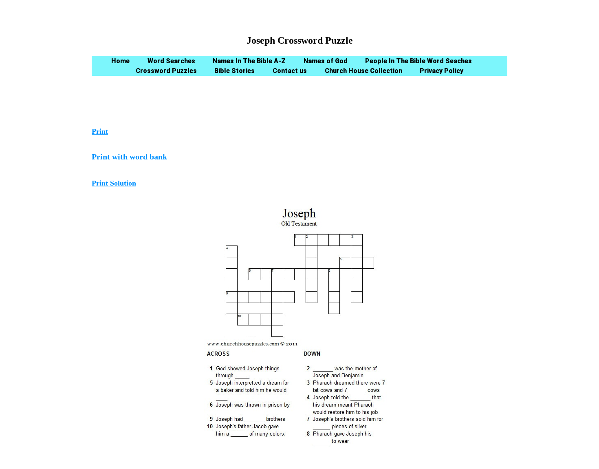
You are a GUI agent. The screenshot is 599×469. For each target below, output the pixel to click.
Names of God (326, 61)
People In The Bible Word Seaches (418, 61)
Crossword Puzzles (166, 71)
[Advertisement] (299, 104)
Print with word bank (129, 156)
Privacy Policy (441, 71)
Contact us (290, 71)
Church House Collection (363, 71)
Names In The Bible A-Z (249, 61)
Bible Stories (234, 71)
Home (120, 61)
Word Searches (171, 61)
